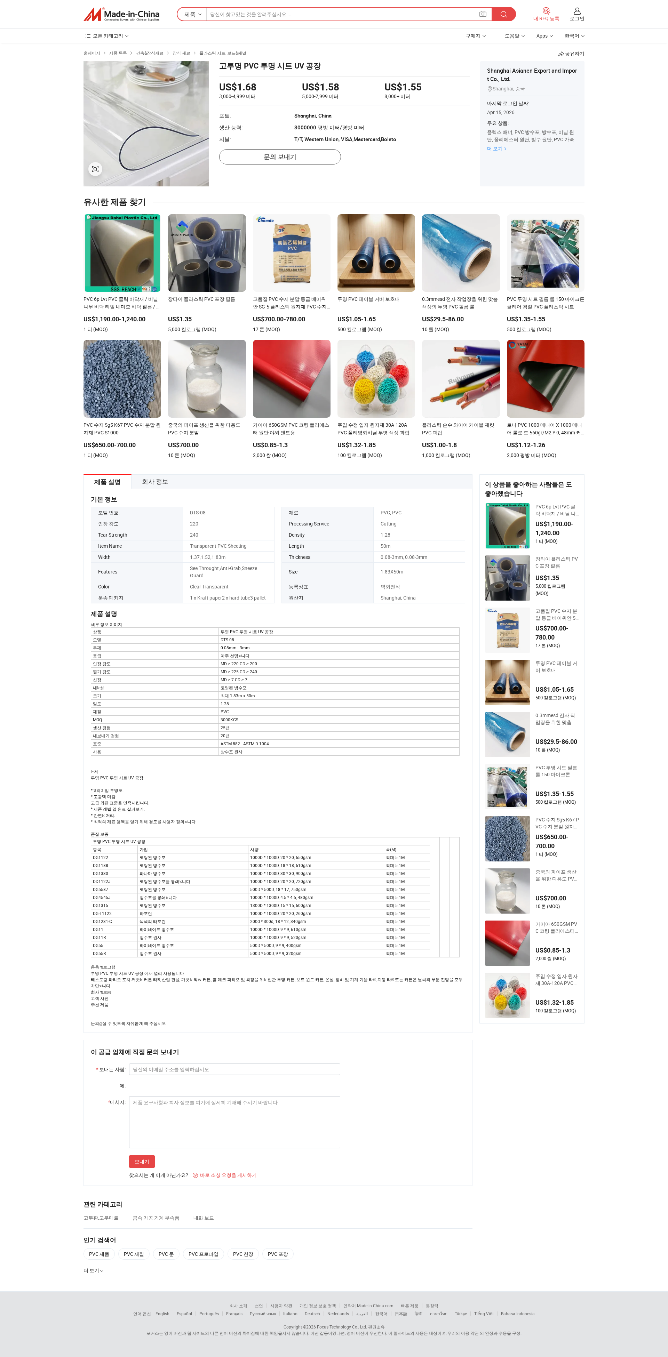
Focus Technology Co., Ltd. (342, 1327)
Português (209, 1313)
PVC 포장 (278, 1254)
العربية (362, 1313)
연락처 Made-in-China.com (368, 1305)
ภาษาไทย (438, 1313)
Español (184, 1313)
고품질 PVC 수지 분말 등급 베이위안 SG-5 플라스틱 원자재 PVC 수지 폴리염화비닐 (557, 614)
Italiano (290, 1313)
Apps (542, 35)
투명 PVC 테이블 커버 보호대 (556, 666)
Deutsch (312, 1313)
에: (123, 1085)
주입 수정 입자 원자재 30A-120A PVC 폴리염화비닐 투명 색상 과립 (556, 980)
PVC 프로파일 (203, 1254)
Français (234, 1313)
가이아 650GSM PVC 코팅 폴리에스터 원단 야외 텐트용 (556, 927)
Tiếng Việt (484, 1313)
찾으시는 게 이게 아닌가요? (158, 1175)
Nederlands (338, 1313)
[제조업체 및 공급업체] (121, 14)
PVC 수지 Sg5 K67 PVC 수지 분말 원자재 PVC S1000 (557, 823)
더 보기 (495, 148)
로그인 (577, 18)
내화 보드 (203, 1217)
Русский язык (263, 1313)
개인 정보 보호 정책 (318, 1305)
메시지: (117, 1102)
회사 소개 (238, 1305)
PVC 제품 (99, 1254)
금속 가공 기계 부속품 (156, 1217)
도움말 (512, 35)
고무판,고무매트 (101, 1217)
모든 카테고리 (108, 35)
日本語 (401, 1313)
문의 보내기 (280, 156)
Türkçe (461, 1313)
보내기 (142, 1161)
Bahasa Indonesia (518, 1313)
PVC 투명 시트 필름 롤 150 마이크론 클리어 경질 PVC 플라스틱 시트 (556, 771)
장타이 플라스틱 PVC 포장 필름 (556, 562)
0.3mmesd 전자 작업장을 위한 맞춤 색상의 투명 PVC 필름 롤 (556, 719)
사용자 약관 (281, 1305)
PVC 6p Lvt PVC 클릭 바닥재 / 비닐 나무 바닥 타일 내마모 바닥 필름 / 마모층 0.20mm (556, 510)
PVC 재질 (134, 1254)
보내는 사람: (111, 1069)
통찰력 (432, 1305)
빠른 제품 (410, 1305)
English (162, 1313)
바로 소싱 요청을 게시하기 (225, 1175)
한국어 (381, 1313)
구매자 (473, 35)
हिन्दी (418, 1313)
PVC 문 (166, 1254)
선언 (259, 1305)
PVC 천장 (243, 1254)
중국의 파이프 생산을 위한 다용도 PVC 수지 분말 (556, 875)
